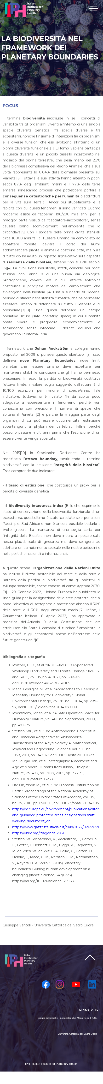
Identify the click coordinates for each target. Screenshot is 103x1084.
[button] (93, 8)
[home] (24, 9)
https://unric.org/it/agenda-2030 (38, 833)
